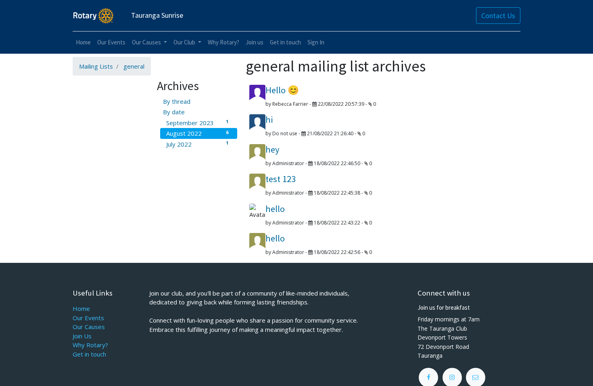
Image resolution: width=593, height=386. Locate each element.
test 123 (280, 179)
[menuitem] (83, 42)
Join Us (82, 336)
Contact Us (498, 15)
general (133, 66)
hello (275, 208)
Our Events (88, 318)
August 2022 (197, 133)
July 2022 (197, 144)
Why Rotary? (90, 345)
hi (269, 119)
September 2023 (197, 122)
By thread (176, 101)
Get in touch (89, 354)
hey (272, 149)
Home (81, 308)
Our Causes (89, 327)
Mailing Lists (96, 66)
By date (174, 112)
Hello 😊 (282, 90)
